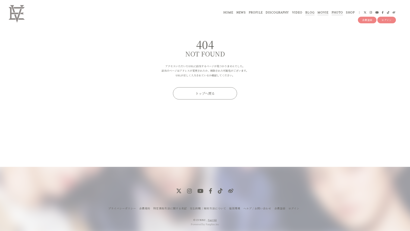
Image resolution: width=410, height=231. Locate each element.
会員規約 (144, 208)
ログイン (387, 20)
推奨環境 (234, 208)
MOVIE (323, 12)
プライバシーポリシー (122, 208)
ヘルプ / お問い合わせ (257, 208)
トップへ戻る (205, 93)
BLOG (309, 12)
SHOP (350, 12)
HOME (228, 12)
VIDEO (297, 12)
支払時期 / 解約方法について (208, 208)
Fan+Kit (212, 220)
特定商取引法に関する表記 (170, 208)
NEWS (241, 12)
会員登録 (367, 20)
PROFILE (255, 12)
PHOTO (337, 12)
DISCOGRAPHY (277, 12)
